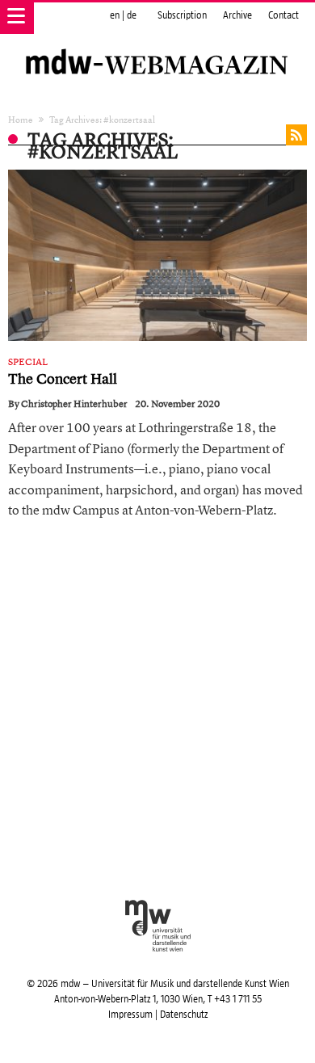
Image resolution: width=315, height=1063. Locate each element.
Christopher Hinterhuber (74, 403)
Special (28, 362)
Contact (283, 15)
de (131, 15)
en (115, 15)
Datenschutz (184, 1014)
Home (20, 119)
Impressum (130, 1014)
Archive (237, 15)
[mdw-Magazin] (157, 44)
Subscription (182, 15)
